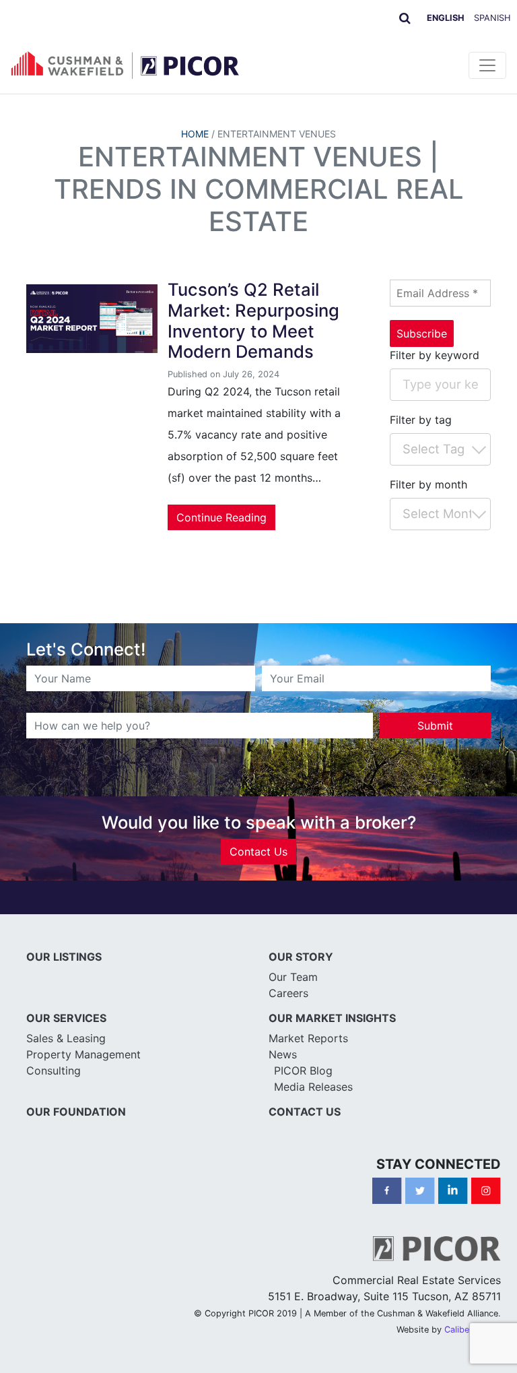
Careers (288, 993)
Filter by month (428, 484)
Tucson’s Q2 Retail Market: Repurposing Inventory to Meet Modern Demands (253, 320)
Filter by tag (421, 419)
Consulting (53, 1070)
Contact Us (258, 851)
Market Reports (308, 1038)
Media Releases (313, 1086)
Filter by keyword (434, 355)
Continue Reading (221, 517)
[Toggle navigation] (487, 65)
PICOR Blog (303, 1070)
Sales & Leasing (66, 1038)
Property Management (83, 1054)
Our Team (293, 977)
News (283, 1054)
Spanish (492, 18)
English (445, 18)
